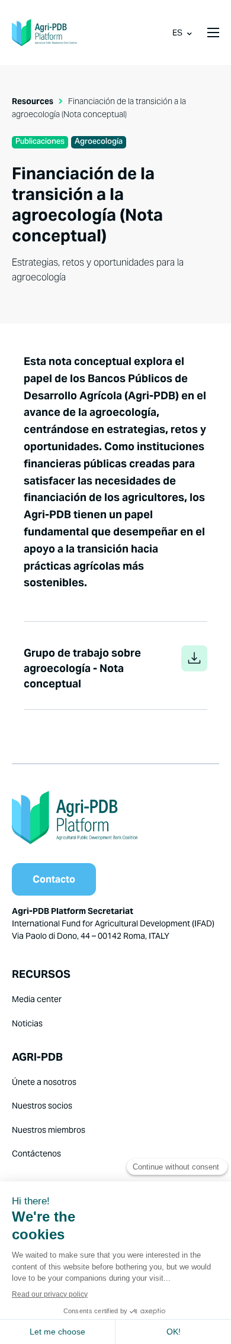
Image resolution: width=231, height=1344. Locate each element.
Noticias (27, 1023)
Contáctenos (36, 1153)
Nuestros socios (42, 1105)
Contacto (54, 879)
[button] (213, 32)
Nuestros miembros (48, 1130)
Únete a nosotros (44, 1082)
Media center (37, 999)
